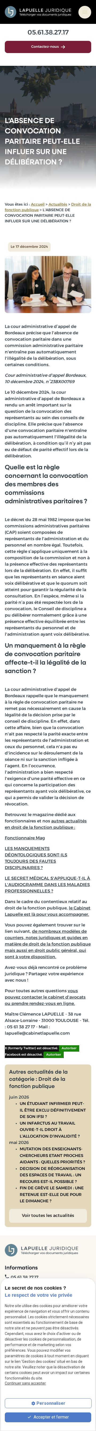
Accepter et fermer (51, 1417)
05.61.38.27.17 (48, 33)
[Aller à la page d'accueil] (38, 12)
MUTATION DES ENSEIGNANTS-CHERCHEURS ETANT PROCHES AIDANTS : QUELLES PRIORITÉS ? (52, 1155)
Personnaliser (51, 1403)
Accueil (38, 205)
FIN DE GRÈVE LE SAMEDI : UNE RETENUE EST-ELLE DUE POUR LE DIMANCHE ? (52, 1194)
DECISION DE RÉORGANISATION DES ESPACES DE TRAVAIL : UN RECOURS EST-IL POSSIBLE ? (52, 1175)
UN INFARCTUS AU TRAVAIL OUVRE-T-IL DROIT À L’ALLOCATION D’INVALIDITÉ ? (50, 1130)
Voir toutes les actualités (48, 1216)
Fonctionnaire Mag (25, 838)
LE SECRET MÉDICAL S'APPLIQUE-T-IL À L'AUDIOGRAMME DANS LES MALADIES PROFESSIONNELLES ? (47, 885)
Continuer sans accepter (25, 1383)
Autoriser (69, 1048)
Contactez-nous (45, 47)
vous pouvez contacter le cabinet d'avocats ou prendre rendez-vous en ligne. (45, 997)
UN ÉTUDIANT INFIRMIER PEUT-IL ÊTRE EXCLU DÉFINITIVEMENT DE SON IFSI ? (53, 1110)
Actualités (58, 205)
